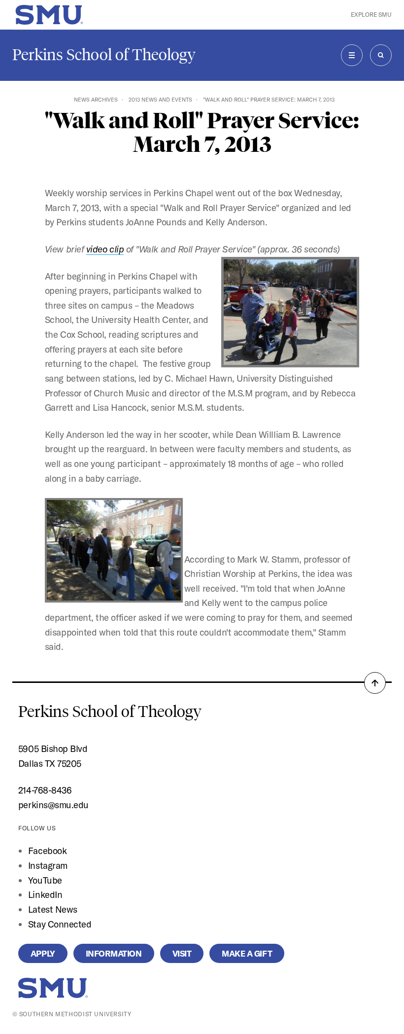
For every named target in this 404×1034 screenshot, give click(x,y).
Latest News (52, 909)
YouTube (45, 880)
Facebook (47, 850)
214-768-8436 (44, 790)
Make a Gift (247, 953)
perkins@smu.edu (53, 805)
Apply (43, 953)
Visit (182, 953)
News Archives (96, 99)
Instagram (47, 865)
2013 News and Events (160, 99)
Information (114, 953)
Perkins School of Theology (104, 55)
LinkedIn (45, 894)
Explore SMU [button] (371, 14)
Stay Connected (60, 924)
